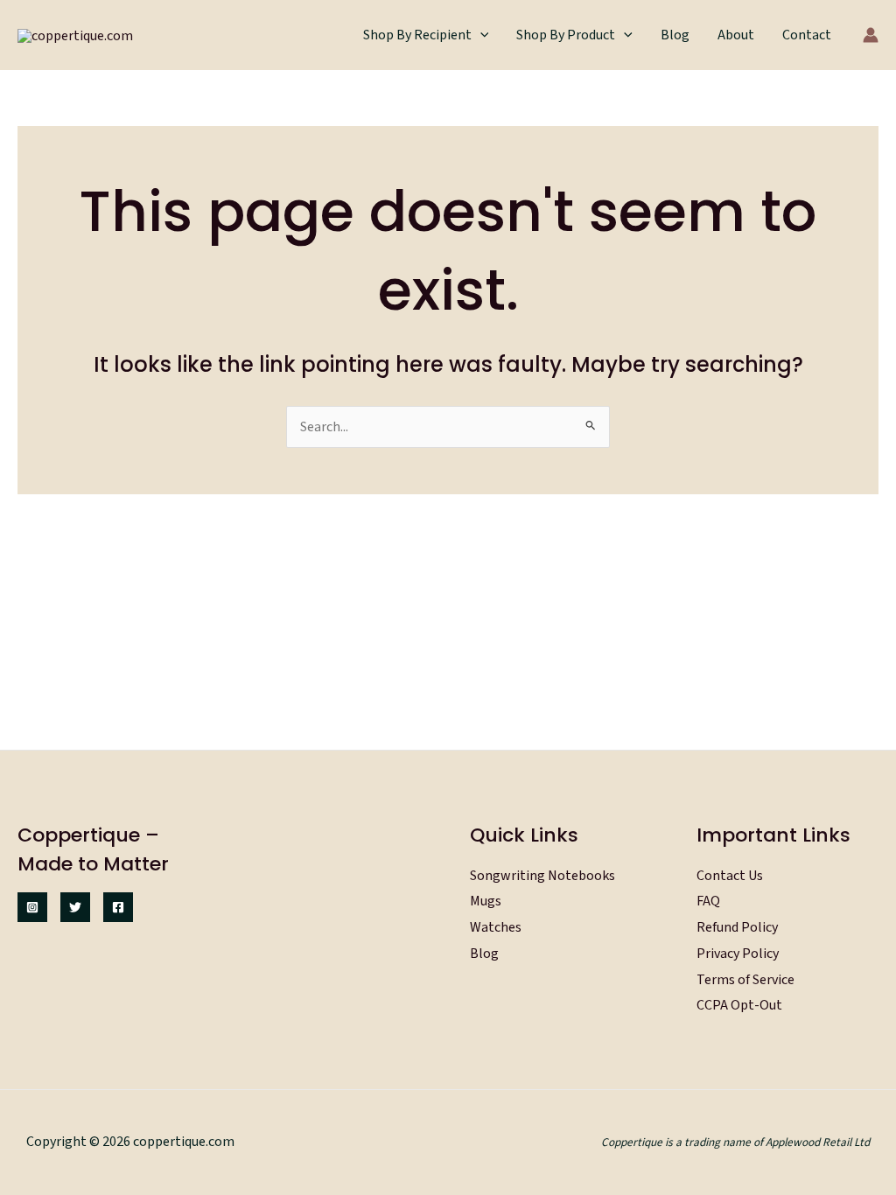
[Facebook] (118, 907)
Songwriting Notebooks (542, 875)
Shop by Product (565, 35)
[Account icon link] (870, 35)
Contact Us (729, 875)
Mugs (485, 901)
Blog (675, 35)
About (736, 35)
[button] (480, 35)
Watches (496, 927)
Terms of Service (745, 979)
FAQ (708, 901)
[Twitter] (75, 907)
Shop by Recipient (417, 35)
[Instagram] (32, 907)
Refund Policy (737, 927)
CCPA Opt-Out (739, 1005)
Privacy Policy (737, 953)
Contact (806, 35)
